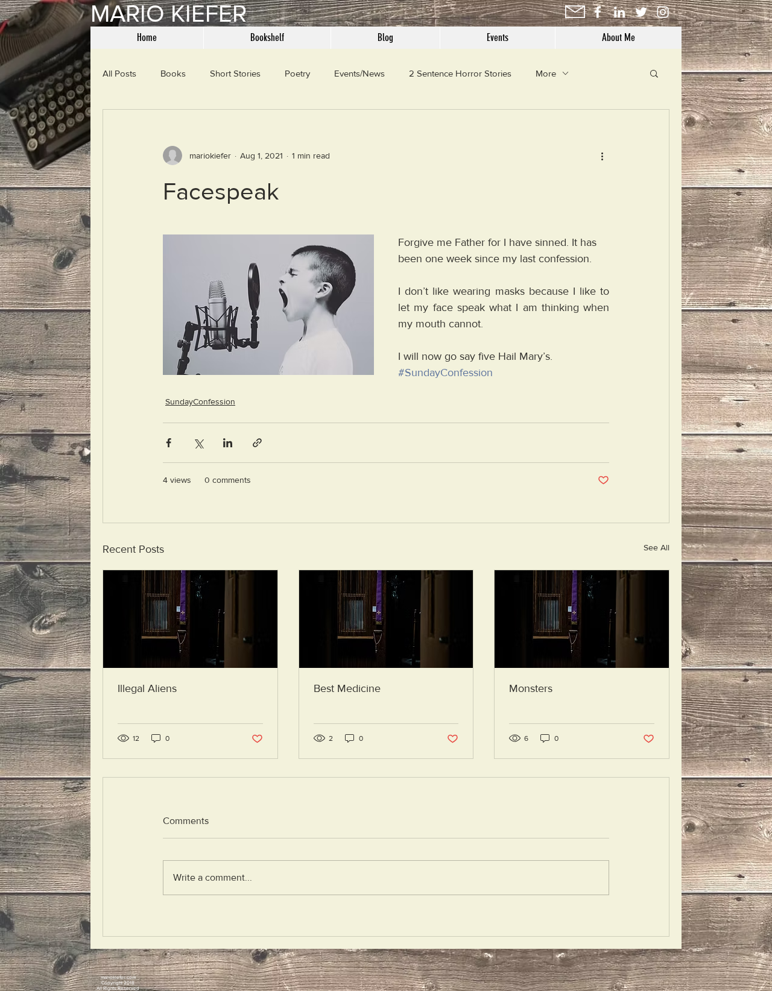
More (546, 73)
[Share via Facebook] (168, 442)
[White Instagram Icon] (663, 12)
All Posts (119, 73)
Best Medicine (347, 688)
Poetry (297, 73)
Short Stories (235, 73)
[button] (654, 73)
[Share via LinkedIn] (227, 442)
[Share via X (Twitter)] (198, 442)
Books (173, 73)
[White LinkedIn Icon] (619, 12)
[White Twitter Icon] (641, 12)
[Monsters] (582, 619)
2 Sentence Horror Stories (460, 73)
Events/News (359, 73)
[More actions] (602, 155)
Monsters (530, 688)
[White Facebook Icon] (598, 12)
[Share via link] (257, 442)
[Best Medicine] (386, 619)
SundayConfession (200, 401)
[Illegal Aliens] (190, 619)
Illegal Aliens (147, 688)
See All (656, 547)
